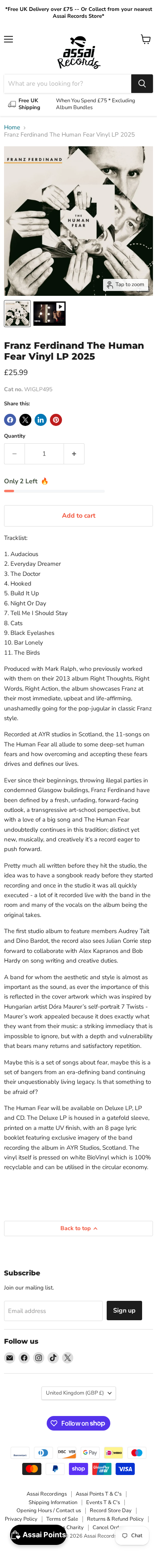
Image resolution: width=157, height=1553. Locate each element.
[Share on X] (25, 420)
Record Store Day (111, 1510)
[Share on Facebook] (10, 420)
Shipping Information (53, 1502)
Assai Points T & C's (99, 1494)
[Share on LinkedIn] (41, 420)
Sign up (124, 1310)
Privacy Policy (21, 1519)
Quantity (14, 436)
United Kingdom (75, 1393)
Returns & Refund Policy (115, 1519)
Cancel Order (108, 1527)
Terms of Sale (62, 1519)
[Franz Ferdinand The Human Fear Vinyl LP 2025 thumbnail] (17, 314)
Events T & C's (103, 1502)
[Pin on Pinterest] (56, 420)
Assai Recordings (47, 1494)
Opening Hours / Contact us (49, 1510)
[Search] (142, 83)
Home (12, 127)
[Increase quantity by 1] (74, 453)
